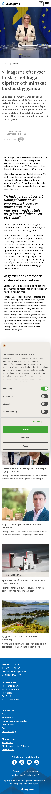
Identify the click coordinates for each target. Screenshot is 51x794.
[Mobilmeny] (46, 3)
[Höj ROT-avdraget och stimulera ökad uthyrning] (25, 504)
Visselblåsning (9, 731)
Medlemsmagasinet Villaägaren (17, 746)
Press (4, 728)
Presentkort (8, 749)
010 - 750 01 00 (13, 667)
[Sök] (41, 3)
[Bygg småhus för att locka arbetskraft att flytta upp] (25, 616)
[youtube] (29, 762)
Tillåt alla (25, 430)
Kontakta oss (8, 717)
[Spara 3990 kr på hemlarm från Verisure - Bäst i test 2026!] (25, 560)
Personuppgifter (30, 771)
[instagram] (36, 762)
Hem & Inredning (12, 574)
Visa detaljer (38, 422)
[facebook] (14, 762)
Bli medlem (7, 742)
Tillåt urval (25, 438)
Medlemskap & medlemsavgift (25, 775)
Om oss (5, 714)
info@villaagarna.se (16, 671)
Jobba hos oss (9, 724)
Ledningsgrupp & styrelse (14, 721)
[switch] (44, 396)
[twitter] (21, 762)
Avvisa (25, 446)
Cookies (16, 771)
